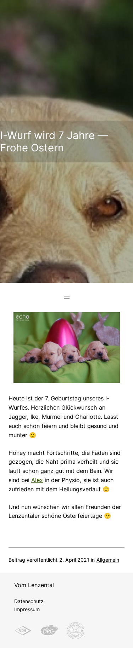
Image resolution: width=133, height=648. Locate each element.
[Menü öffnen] (66, 297)
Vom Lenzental (34, 585)
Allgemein (107, 560)
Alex (37, 480)
